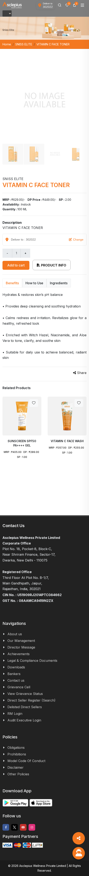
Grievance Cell (18, 687)
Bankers (13, 674)
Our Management (21, 641)
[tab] (12, 283)
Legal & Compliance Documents (32, 660)
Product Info (53, 265)
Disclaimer (15, 767)
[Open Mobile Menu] (82, 5)
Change (78, 239)
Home (6, 44)
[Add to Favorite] (33, 403)
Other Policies (18, 774)
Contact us (15, 680)
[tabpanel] (44, 326)
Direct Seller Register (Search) (31, 700)
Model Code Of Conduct (26, 761)
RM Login (14, 713)
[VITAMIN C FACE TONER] (44, 101)
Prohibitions (16, 754)
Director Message (21, 647)
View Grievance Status (25, 694)
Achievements (18, 654)
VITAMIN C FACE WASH (67, 441)
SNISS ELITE (23, 44)
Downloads (16, 667)
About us (14, 634)
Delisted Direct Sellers (24, 707)
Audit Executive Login (24, 720)
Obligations (16, 747)
